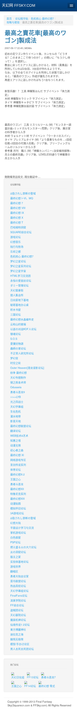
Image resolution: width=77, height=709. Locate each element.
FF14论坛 (30, 686)
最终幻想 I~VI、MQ (21, 198)
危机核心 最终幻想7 (42, 18)
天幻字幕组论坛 (19, 591)
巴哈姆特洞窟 (18, 227)
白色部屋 (15, 537)
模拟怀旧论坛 (18, 508)
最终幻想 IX (17, 213)
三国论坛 (15, 314)
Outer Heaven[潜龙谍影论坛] (27, 368)
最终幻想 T (16, 222)
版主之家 (15, 557)
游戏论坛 (15, 237)
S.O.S (13, 339)
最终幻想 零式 (46, 686)
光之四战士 (16, 402)
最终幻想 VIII (17, 208)
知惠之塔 (15, 440)
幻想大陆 (15, 523)
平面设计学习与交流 (22, 528)
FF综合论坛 (17, 605)
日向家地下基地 (19, 300)
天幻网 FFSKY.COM (18, 5)
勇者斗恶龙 (16, 484)
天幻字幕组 (16, 406)
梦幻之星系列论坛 (20, 266)
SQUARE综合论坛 (21, 232)
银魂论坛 (15, 334)
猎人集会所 (16, 295)
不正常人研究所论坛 (22, 353)
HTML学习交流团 (20, 276)
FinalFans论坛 (18, 595)
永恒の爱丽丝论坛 (20, 280)
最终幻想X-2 (17, 474)
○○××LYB (15, 397)
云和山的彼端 (18, 324)
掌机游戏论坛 (18, 532)
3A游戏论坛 (17, 513)
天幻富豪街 (16, 290)
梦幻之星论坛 (18, 261)
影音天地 (15, 421)
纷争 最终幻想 (18, 372)
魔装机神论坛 (18, 620)
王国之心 (15, 479)
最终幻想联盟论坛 (20, 426)
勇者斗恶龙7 (48, 677)
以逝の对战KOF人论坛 (23, 329)
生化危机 (15, 411)
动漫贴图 (15, 503)
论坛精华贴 (21, 18)
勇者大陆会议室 (19, 576)
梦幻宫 (14, 358)
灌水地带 (15, 416)
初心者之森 (16, 450)
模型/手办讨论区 (19, 644)
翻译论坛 (15, 431)
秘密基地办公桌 (19, 305)
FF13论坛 (32, 677)
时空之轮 (15, 363)
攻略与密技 (13, 22)
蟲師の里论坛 (18, 348)
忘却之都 (15, 251)
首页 (9, 18)
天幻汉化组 (17, 677)
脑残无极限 (16, 639)
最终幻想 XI (17, 455)
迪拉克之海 (16, 634)
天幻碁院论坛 (18, 615)
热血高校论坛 (18, 586)
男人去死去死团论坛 (22, 649)
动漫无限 (15, 445)
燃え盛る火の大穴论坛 (23, 547)
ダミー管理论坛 (19, 285)
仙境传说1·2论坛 (20, 624)
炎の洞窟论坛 (18, 552)
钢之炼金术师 (18, 382)
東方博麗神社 (18, 629)
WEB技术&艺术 (19, 435)
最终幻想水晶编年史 (22, 319)
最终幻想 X (16, 217)
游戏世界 (15, 566)
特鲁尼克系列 (18, 494)
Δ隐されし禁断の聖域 (23, 193)
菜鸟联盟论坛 (18, 581)
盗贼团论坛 (16, 610)
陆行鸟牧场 (16, 246)
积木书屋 (15, 309)
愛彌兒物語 (16, 343)
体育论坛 (15, 469)
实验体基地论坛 (19, 561)
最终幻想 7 (16, 203)
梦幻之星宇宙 (18, 271)
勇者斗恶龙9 (17, 392)
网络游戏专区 (18, 460)
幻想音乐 (15, 242)
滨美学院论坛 (18, 600)
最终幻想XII (17, 489)
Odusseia (15, 387)
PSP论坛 (15, 542)
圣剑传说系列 (18, 465)
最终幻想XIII (17, 498)
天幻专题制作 (18, 377)
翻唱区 (14, 571)
